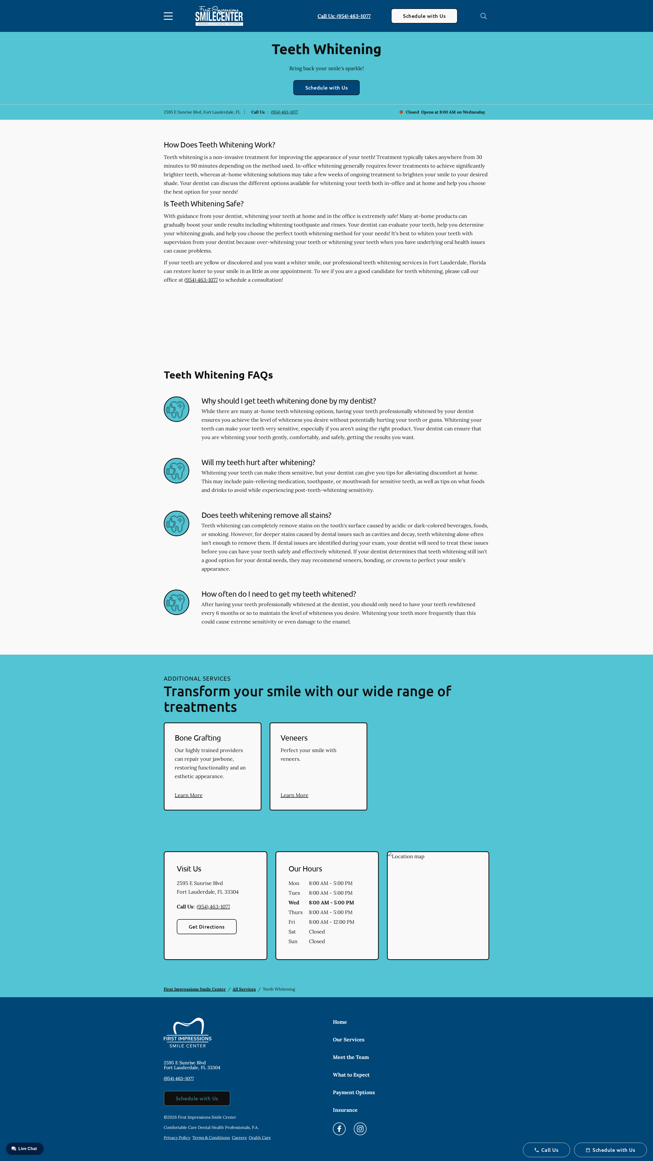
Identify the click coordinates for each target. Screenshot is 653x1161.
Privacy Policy (177, 1137)
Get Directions (207, 926)
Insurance (345, 1110)
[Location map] (438, 905)
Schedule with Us (424, 16)
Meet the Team (351, 1057)
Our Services (349, 1039)
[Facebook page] (339, 1128)
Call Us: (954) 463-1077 (344, 16)
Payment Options (354, 1092)
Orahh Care (260, 1137)
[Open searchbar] (483, 16)
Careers (239, 1137)
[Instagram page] (360, 1128)
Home (340, 1022)
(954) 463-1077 (284, 112)
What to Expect (351, 1074)
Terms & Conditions (211, 1137)
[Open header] (169, 16)
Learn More (189, 795)
